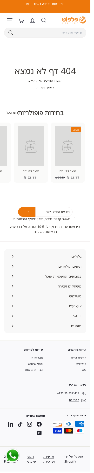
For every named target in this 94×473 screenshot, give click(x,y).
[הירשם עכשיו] (26, 212)
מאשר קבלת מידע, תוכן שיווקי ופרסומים (42, 219)
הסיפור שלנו (78, 358)
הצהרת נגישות (34, 370)
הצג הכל (12, 112)
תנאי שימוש (35, 364)
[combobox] (45, 33)
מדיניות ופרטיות (49, 459)
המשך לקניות (45, 87)
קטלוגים (81, 364)
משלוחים (37, 358)
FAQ (83, 370)
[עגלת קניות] (21, 20)
